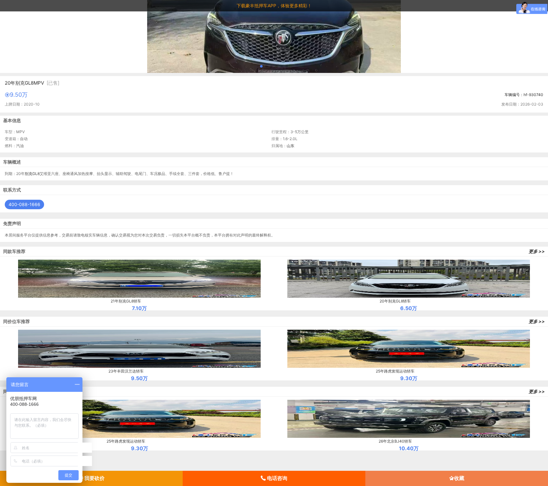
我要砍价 (94, 478)
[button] (261, 66)
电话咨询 (276, 478)
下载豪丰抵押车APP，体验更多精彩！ (274, 5)
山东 (290, 145)
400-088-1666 (24, 204)
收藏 (459, 478)
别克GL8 (32, 173)
